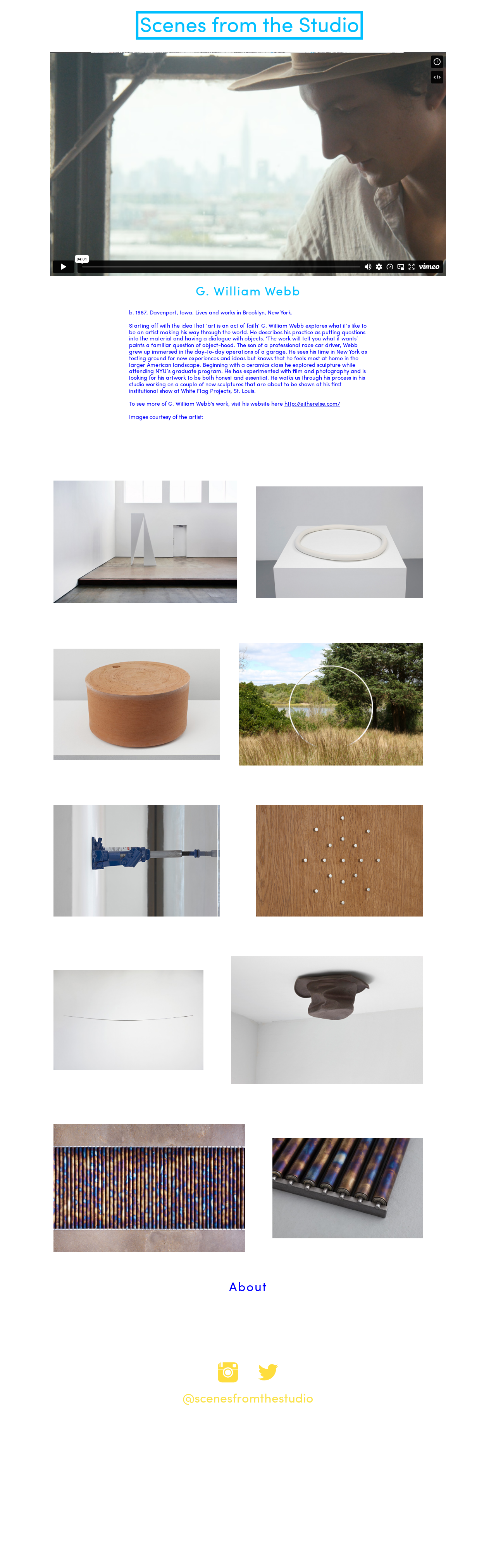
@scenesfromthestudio (248, 1399)
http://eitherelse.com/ (312, 404)
